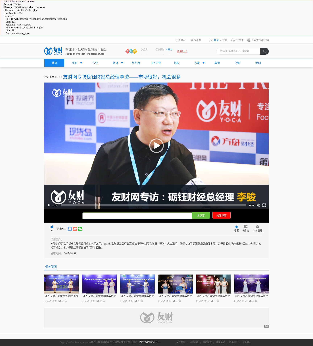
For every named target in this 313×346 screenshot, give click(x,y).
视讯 (238, 63)
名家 (197, 63)
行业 (95, 63)
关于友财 (180, 342)
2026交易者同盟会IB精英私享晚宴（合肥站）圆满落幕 (175, 296)
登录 (216, 40)
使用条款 (220, 342)
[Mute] (258, 205)
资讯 (75, 63)
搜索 (266, 52)
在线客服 (196, 40)
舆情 (217, 63)
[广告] (156, 318)
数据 (115, 63)
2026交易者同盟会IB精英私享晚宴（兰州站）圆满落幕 (213, 296)
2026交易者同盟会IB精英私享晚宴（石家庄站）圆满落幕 (99, 296)
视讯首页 (49, 77)
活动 (258, 63)
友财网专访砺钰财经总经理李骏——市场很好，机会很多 (122, 77)
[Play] (49, 205)
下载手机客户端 (260, 40)
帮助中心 (247, 342)
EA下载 (156, 63)
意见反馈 (207, 342)
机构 (176, 63)
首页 (54, 63)
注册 (225, 40)
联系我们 (233, 342)
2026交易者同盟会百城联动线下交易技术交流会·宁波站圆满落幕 (61, 296)
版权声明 (194, 342)
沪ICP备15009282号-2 (149, 342)
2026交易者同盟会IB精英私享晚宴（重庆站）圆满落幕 (137, 296)
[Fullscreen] (264, 205)
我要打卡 (182, 51)
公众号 (240, 40)
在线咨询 (180, 40)
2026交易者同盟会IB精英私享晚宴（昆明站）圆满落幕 (251, 296)
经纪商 (136, 63)
